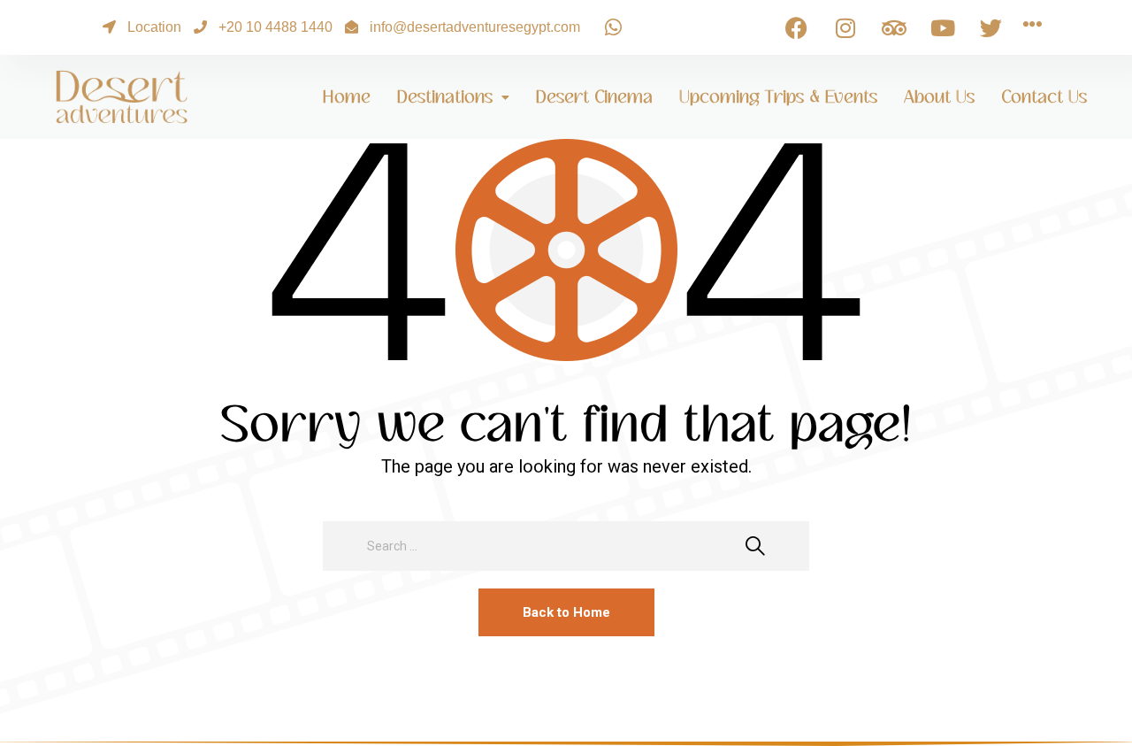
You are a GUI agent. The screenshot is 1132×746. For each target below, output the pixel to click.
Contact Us (1044, 97)
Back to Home (566, 612)
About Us (939, 97)
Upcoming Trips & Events (778, 97)
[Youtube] (943, 27)
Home (347, 97)
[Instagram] (845, 27)
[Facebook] (797, 27)
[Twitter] (991, 27)
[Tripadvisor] (894, 27)
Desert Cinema (594, 97)
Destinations (445, 97)
